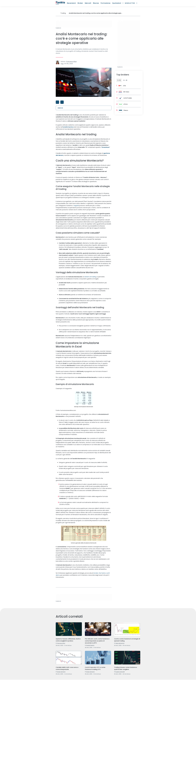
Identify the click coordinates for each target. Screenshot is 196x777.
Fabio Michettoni (119, 643)
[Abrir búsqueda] (139, 3)
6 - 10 (125, 80)
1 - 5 (119, 80)
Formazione (105, 3)
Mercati (88, 3)
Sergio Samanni (61, 672)
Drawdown (105, 147)
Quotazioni (116, 3)
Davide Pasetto (90, 645)
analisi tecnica (68, 127)
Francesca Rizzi (71, 61)
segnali (76, 205)
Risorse (96, 3)
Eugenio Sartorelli (120, 672)
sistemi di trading (90, 277)
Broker (80, 3)
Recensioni (71, 3)
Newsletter (130, 3)
